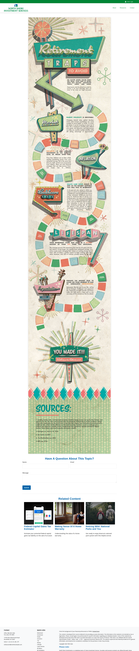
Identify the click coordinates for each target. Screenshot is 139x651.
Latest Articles (40, 646)
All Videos (39, 648)
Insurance (39, 639)
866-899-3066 (11, 633)
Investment (40, 635)
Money (39, 642)
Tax (38, 640)
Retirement (40, 633)
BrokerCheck (96, 631)
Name (24, 462)
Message (25, 473)
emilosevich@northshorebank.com (13, 644)
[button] (114, 7)
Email (72, 462)
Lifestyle (39, 644)
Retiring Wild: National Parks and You (98, 527)
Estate (38, 637)
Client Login (130, 1)
